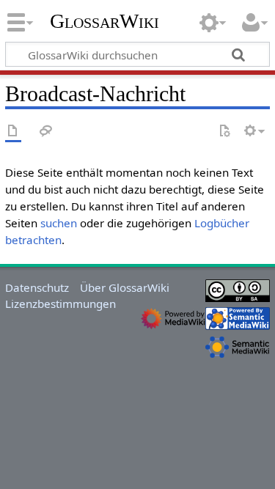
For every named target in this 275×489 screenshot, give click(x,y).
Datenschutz (37, 287)
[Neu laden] (224, 131)
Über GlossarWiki (124, 287)
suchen (58, 223)
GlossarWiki (104, 21)
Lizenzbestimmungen (60, 303)
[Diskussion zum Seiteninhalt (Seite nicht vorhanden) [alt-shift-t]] (46, 131)
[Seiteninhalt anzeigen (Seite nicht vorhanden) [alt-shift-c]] (13, 131)
